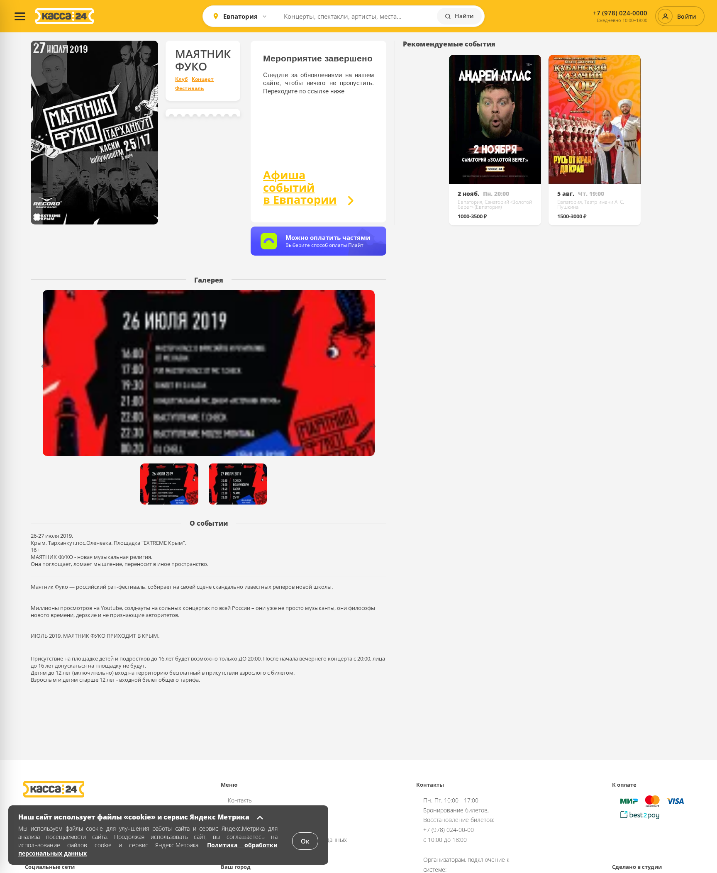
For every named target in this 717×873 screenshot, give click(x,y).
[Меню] (20, 16)
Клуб (181, 79)
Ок (305, 841)
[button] (377, 366)
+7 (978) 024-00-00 (448, 830)
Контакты (240, 800)
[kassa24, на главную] (64, 16)
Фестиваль (189, 88)
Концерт (203, 79)
